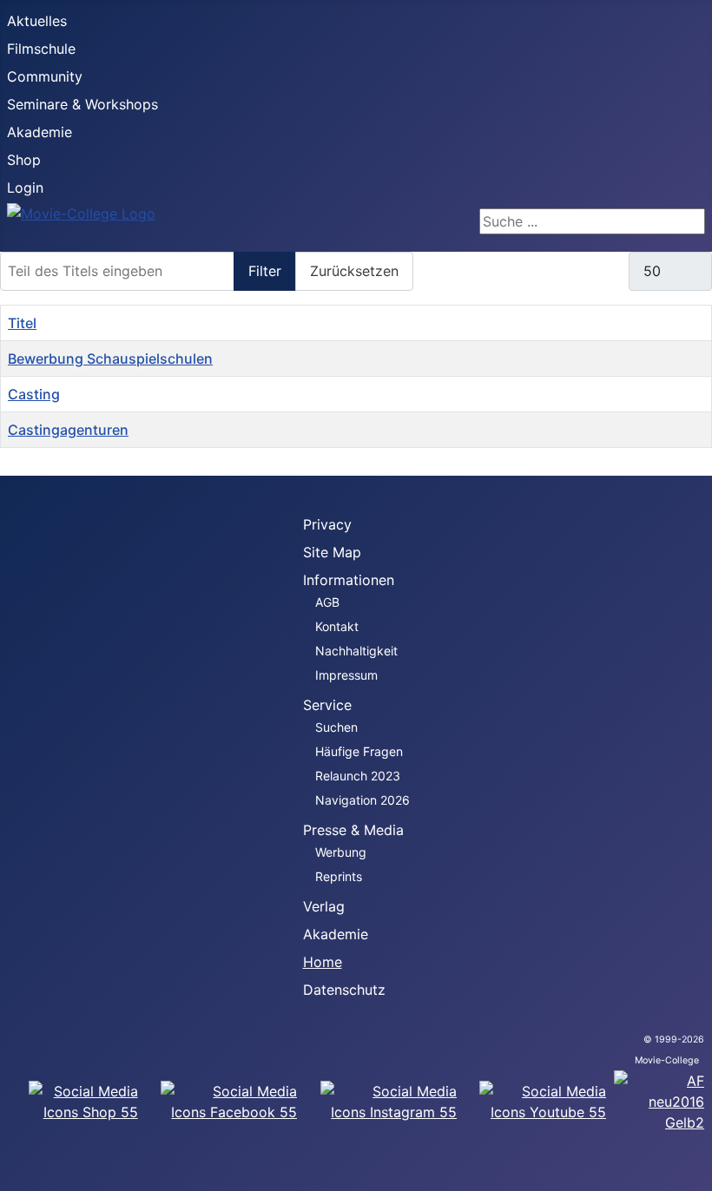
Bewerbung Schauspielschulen (110, 358)
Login (25, 187)
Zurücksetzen (354, 271)
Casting (34, 394)
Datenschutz (344, 989)
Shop (24, 159)
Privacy (327, 524)
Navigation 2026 (362, 800)
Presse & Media (353, 830)
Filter (264, 271)
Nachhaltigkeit (356, 650)
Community (44, 76)
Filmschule (41, 48)
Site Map (332, 552)
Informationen (348, 580)
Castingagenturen (68, 429)
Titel (22, 323)
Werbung (340, 852)
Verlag (324, 906)
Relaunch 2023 (357, 775)
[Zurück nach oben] (690, 1169)
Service (327, 705)
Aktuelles (37, 21)
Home (322, 962)
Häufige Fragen (359, 751)
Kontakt (337, 626)
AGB (327, 602)
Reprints (338, 876)
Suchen (336, 727)
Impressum (346, 675)
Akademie (39, 132)
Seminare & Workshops (82, 104)
